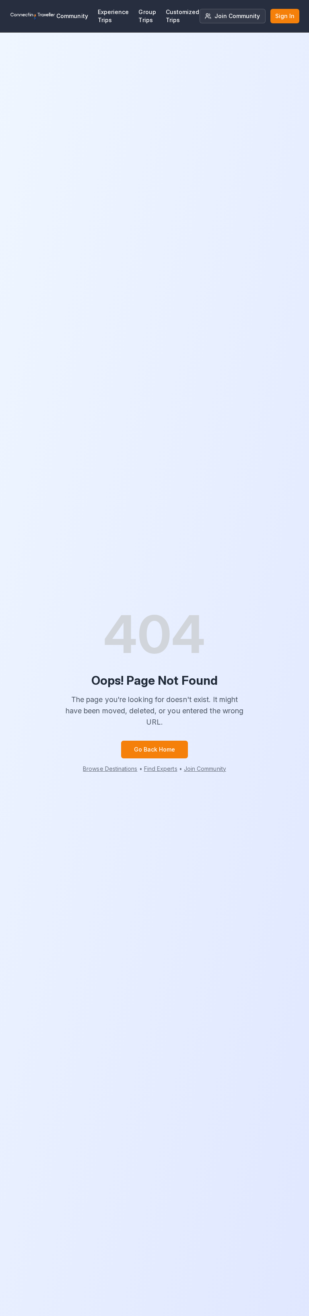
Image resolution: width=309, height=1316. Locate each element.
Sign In (285, 15)
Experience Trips (113, 15)
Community (72, 15)
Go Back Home (154, 749)
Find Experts (160, 768)
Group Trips (147, 15)
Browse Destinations (110, 768)
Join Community (237, 15)
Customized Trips (183, 15)
